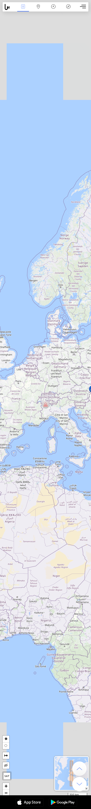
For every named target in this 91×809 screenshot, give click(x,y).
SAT (6, 776)
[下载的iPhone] (29, 802)
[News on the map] (9, 7)
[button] (45, 404)
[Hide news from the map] (6, 765)
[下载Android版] (63, 802)
